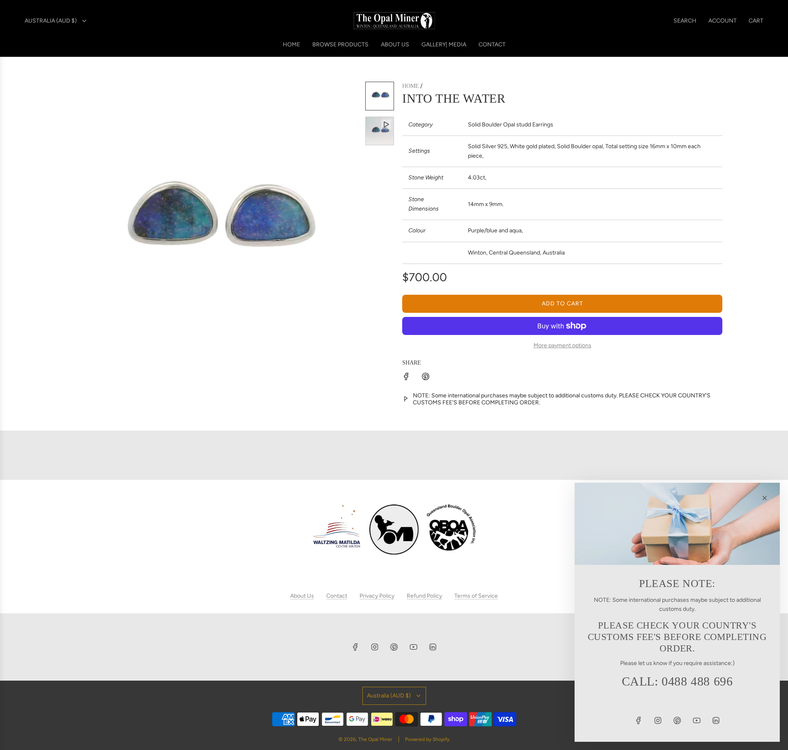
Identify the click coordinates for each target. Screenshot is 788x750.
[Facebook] (355, 647)
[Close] (765, 498)
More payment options (562, 345)
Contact (336, 595)
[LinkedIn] (433, 647)
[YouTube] (413, 647)
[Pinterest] (394, 647)
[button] (72, 228)
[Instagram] (375, 647)
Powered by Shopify (427, 739)
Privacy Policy (377, 595)
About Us (302, 595)
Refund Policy (424, 595)
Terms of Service (476, 595)
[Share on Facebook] (406, 377)
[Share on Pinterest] (426, 377)
